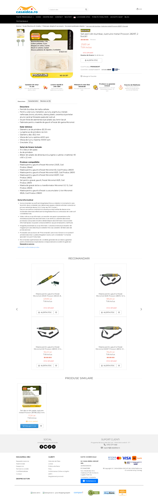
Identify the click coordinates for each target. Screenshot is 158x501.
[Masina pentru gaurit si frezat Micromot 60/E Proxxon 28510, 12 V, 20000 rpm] (110, 279)
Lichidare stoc (83, 17)
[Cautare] (86, 9)
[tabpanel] (51, 54)
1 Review (93, 39)
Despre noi (48, 17)
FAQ (49, 469)
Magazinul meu (23, 457)
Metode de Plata (54, 461)
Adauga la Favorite (89, 76)
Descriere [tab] (21, 101)
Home (38, 17)
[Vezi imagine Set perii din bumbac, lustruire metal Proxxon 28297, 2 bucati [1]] (20, 42)
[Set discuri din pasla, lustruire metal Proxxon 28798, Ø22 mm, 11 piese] (31, 396)
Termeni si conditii (22, 469)
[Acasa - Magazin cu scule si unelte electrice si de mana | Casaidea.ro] (27, 9)
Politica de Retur (54, 466)
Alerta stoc (92, 60)
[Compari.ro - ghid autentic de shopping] (78, 492)
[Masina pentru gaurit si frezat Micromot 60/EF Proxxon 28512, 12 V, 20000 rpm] (110, 332)
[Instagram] (54, 447)
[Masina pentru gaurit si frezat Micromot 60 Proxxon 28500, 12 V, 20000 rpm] (48, 332)
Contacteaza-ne (91, 481)
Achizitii (106, 69)
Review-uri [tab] (45, 101)
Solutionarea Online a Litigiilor (58, 471)
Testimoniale (22, 21)
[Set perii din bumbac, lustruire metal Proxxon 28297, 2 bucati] (51, 54)
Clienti (51, 457)
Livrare (50, 464)
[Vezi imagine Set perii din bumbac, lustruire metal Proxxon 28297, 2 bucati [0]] (20, 33)
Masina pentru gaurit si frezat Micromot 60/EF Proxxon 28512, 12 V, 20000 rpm (110, 348)
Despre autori (23, 479)
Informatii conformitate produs (28, 247)
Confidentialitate (22, 471)
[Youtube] (45, 447)
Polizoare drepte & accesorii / (53, 26)
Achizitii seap (116, 17)
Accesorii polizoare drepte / (75, 26)
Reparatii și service (27, 244)
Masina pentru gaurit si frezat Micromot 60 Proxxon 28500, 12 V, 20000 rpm (47, 348)
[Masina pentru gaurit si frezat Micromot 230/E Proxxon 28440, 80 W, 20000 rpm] (48, 279)
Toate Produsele (24, 17)
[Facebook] (41, 447)
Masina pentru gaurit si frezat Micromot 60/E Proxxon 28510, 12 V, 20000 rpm (110, 295)
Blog (127, 17)
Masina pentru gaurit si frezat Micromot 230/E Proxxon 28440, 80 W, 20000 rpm (47, 295)
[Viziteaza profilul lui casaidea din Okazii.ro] (122, 493)
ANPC (50, 474)
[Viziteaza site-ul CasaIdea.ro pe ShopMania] (109, 492)
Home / (19, 26)
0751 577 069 (111, 445)
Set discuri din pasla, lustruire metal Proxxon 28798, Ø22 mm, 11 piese (32, 411)
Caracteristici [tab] (33, 101)
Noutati (68, 17)
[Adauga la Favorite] (56, 312)
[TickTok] (49, 447)
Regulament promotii (55, 476)
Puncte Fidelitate (100, 17)
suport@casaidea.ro (111, 448)
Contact (59, 17)
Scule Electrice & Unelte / (32, 26)
